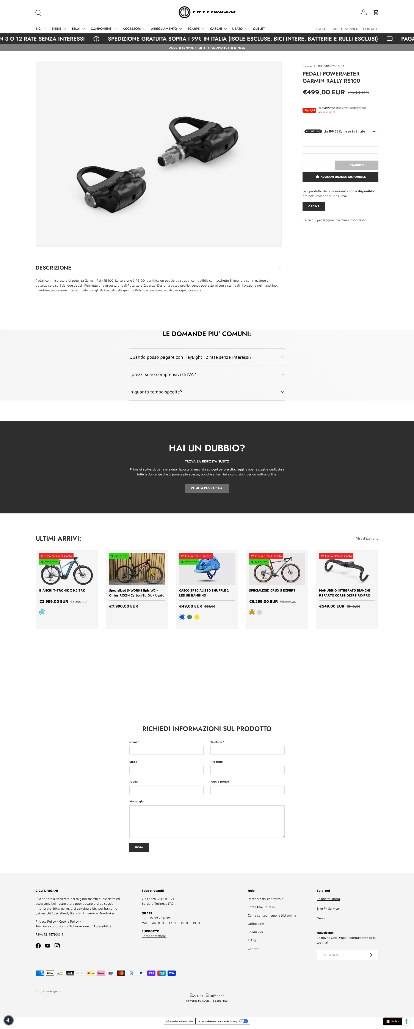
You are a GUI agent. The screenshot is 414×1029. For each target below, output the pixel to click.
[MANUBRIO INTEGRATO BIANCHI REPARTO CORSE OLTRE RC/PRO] (347, 569)
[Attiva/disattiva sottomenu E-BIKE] (64, 28)
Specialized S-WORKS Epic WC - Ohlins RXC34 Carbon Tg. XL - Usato (136, 593)
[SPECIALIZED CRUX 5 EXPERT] (277, 569)
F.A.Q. (321, 29)
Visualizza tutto (367, 538)
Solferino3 (221, 1000)
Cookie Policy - (70, 921)
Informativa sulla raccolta (179, 1021)
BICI (38, 28)
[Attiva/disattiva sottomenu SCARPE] (203, 28)
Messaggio (136, 801)
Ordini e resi (256, 923)
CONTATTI (370, 29)
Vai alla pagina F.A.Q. (207, 488)
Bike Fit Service (328, 908)
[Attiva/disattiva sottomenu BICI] (44, 28)
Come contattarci (154, 936)
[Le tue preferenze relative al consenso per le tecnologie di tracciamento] (406, 1021)
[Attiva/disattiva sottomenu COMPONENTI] (115, 28)
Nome (133, 742)
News (321, 918)
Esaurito (357, 165)
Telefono (216, 742)
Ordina (313, 206)
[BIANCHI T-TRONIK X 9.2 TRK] (67, 569)
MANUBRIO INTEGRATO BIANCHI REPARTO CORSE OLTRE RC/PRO (344, 593)
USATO (237, 28)
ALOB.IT (207, 1000)
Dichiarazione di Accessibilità (90, 926)
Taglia (133, 781)
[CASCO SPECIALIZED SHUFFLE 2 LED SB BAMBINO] (207, 569)
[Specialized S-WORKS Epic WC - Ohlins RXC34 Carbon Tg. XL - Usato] (137, 569)
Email (133, 761)
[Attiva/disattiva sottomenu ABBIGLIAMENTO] (180, 28)
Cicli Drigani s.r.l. (54, 991)
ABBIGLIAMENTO (164, 28)
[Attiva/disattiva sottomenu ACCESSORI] (144, 28)
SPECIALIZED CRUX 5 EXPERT (272, 590)
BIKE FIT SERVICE (344, 29)
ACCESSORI (132, 28)
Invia (139, 847)
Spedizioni (255, 932)
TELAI (76, 28)
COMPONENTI (101, 28)
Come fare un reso (261, 907)
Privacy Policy (46, 921)
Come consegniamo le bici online (272, 915)
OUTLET (259, 28)
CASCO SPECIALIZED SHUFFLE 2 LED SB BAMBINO (204, 593)
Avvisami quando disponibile (343, 176)
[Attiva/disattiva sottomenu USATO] (246, 28)
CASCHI (216, 28)
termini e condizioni (351, 220)
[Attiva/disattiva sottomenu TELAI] (83, 28)
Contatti (253, 948)
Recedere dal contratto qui (267, 899)
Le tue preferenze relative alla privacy (218, 1021)
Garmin (307, 66)
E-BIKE (56, 28)
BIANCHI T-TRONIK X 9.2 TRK (62, 590)
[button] (376, 12)
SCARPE (193, 28)
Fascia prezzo (219, 781)
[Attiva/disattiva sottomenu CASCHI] (225, 28)
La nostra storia (328, 899)
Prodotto (216, 761)
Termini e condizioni (51, 926)
